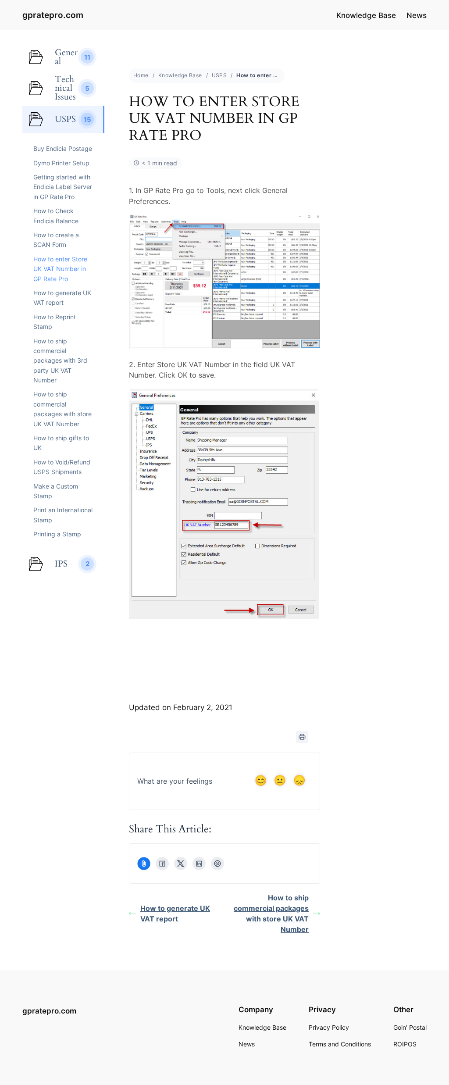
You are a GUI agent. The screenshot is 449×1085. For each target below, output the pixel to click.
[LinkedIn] (199, 863)
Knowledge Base (180, 75)
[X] (180, 863)
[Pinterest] (217, 863)
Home (141, 75)
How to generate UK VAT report (175, 913)
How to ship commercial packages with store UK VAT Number (271, 913)
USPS (219, 75)
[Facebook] (162, 863)
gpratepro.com (52, 15)
